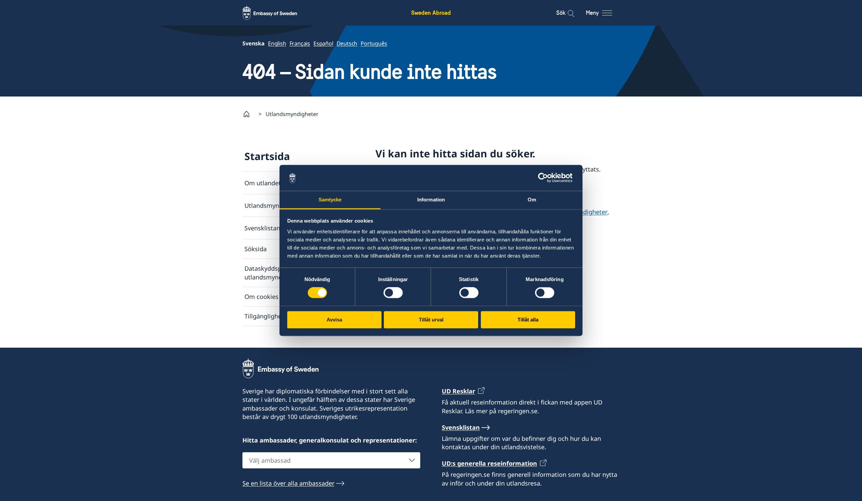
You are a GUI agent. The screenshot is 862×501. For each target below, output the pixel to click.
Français (300, 43)
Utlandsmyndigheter (273, 205)
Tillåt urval (431, 319)
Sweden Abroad (431, 12)
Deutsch (347, 43)
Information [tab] (431, 199)
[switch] (393, 292)
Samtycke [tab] (330, 199)
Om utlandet (262, 183)
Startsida (267, 156)
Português (374, 43)
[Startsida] (249, 114)
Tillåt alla (528, 319)
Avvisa (334, 319)
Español (323, 43)
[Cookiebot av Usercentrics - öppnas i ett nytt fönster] (545, 178)
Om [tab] (532, 199)
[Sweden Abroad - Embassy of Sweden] (276, 12)
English (277, 43)
